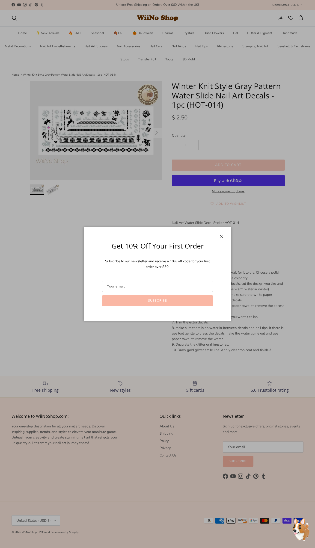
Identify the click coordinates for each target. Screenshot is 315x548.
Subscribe (157, 301)
